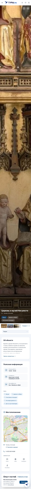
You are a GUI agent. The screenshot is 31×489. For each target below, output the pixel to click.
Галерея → (26, 325)
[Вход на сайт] (28, 2)
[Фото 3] (17, 326)
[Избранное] (25, 2)
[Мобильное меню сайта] (2, 2)
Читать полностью (8, 356)
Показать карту (16, 428)
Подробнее (11, 484)
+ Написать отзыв (22, 476)
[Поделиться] (28, 8)
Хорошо (23, 482)
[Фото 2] (10, 326)
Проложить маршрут (12, 447)
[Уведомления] (22, 2)
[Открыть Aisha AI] (26, 484)
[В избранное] (24, 8)
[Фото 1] (4, 326)
